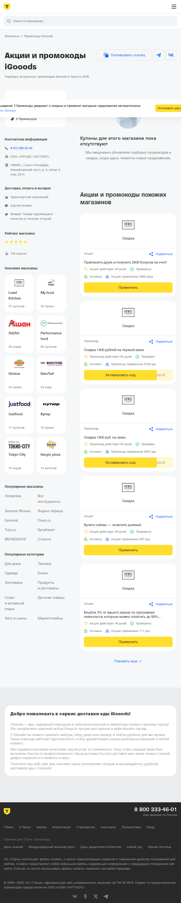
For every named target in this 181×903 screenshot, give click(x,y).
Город (150, 827)
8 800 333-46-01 (155, 809)
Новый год (134, 847)
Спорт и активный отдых (14, 603)
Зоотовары (14, 582)
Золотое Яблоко (18, 511)
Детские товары (51, 597)
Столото (44, 539)
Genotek (11, 520)
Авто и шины (15, 618)
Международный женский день (52, 847)
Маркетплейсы (50, 618)
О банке (25, 827)
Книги (43, 573)
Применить (128, 287)
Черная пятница (159, 847)
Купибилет (46, 530)
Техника (44, 564)
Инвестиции (62, 827)
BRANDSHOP (15, 539)
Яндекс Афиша (50, 511)
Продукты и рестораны (48, 585)
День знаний (13, 847)
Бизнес (42, 827)
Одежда (11, 573)
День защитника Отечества (100, 847)
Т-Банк (8, 827)
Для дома (13, 564)
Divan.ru (44, 520)
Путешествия (131, 827)
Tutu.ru (10, 530)
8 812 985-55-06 (21, 148)
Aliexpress (13, 496)
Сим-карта (108, 827)
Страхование (85, 827)
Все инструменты (49, 498)
